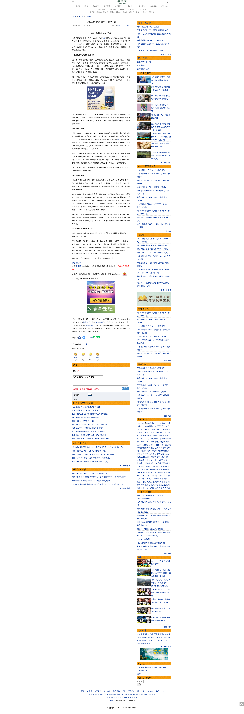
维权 (142, 466)
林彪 (165, 482)
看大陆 (92, 12)
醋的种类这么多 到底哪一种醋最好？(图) (152, 253)
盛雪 (166, 637)
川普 (157, 423)
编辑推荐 (153, 6)
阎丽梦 (153, 439)
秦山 (141, 640)
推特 (157, 691)
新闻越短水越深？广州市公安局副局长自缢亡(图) (90, 438)
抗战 (138, 482)
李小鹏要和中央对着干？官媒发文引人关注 (88, 431)
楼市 (158, 457)
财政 (162, 457)
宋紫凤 (139, 634)
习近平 (157, 426)
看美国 (105, 12)
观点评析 (147, 667)
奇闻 (151, 488)
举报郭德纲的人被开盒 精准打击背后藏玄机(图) (90, 462)
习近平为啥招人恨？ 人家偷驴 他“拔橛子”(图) (89, 451)
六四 (167, 426)
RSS (163, 691)
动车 (103, 38)
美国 (160, 442)
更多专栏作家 (166, 647)
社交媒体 (153, 451)
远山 (141, 637)
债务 (146, 454)
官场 (164, 448)
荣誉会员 (86, 322)
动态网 (148, 694)
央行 (142, 454)
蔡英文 (151, 460)
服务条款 (107, 691)
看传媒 (130, 694)
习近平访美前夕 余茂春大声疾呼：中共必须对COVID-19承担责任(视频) (99, 477)
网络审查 (164, 466)
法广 (148, 451)
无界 (153, 694)
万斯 (156, 442)
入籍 (138, 479)
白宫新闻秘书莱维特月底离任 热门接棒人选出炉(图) (160, 80)
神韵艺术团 (104, 694)
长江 (142, 432)
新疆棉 (165, 429)
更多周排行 (166, 360)
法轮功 (157, 466)
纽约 (119, 697)
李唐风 (157, 637)
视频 (122, 9)
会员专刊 (142, 9)
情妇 (145, 448)
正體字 (112, 701)
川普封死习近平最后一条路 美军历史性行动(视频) (91, 458)
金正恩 (158, 439)
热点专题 (101, 9)
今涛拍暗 (146, 634)
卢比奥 (168, 423)
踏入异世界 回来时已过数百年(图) (150, 40)
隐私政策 (116, 691)
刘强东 (160, 460)
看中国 (78, 266)
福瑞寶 (135, 694)
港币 (148, 457)
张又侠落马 (141, 65)
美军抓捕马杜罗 (143, 69)
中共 (148, 439)
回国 (169, 476)
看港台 (112, 12)
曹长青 (143, 644)
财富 (166, 457)
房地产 (153, 457)
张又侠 (163, 426)
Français (119, 701)
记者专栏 (164, 6)
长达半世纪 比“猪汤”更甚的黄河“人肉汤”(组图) (90, 414)
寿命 (160, 488)
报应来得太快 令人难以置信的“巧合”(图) (152, 249)
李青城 (149, 640)
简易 (151, 634)
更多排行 (167, 553)
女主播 (165, 472)
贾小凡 (156, 634)
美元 (154, 454)
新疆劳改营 (150, 472)
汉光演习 (155, 436)
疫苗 (146, 432)
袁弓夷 (139, 436)
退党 (166, 436)
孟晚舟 (141, 442)
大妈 (165, 460)
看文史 (138, 12)
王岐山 (164, 439)
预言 (147, 488)
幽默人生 (162, 485)
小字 (127, 25)
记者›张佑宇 (76, 263)
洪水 (150, 432)
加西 (135, 697)
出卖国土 (140, 429)
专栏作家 (112, 9)
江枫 (158, 640)
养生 (168, 488)
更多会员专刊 (166, 54)
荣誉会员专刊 (144, 23)
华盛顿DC (125, 697)
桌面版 (82, 691)
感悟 (138, 488)
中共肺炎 (140, 423)
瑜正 (154, 640)
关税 (146, 442)
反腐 (156, 448)
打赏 (118, 25)
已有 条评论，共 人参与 (83, 377)
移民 (145, 476)
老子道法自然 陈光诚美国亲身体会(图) (86, 407)
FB (159, 451)
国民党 (161, 436)
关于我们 (98, 691)
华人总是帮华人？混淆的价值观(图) (85, 410)
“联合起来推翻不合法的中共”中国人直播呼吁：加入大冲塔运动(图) (97, 447)
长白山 (157, 469)
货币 (164, 454)
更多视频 (167, 627)
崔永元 (150, 445)
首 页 (78, 6)
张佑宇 (139, 674)
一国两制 (142, 451)
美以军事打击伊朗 (144, 62)
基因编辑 (164, 463)
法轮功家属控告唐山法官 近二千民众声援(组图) (90, 424)
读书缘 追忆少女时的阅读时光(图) (150, 50)
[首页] (122, 3)
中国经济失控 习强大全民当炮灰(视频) (151, 170)
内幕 (161, 445)
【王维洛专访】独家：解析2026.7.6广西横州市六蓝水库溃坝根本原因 (161, 137)
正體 (167, 2)
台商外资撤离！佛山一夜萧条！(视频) (151, 187)
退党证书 (142, 694)
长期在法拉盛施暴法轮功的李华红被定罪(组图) (90, 435)
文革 (164, 488)
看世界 (131, 12)
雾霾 (159, 463)
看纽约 (125, 12)
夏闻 (145, 637)
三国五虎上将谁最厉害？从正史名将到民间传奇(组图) (161, 108)
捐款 (124, 691)
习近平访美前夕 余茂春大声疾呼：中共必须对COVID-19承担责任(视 (160, 583)
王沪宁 (139, 445)
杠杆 (150, 454)
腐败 (152, 448)
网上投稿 (140, 691)
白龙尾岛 (164, 469)
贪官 (141, 448)
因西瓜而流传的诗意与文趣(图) (149, 27)
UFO (144, 439)
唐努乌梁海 (150, 469)
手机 (142, 488)
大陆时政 (88, 17)
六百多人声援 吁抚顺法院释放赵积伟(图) (87, 428)
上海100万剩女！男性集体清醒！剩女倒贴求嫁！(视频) (161, 593)
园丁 (162, 637)
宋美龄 (155, 482)
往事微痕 (156, 432)
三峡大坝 (159, 429)
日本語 (132, 701)
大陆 (152, 463)
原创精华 (131, 9)
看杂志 (119, 694)
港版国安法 (147, 436)
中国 (119, 139)
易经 (156, 485)
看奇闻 (151, 12)
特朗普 (162, 423)
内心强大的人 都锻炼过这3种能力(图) (151, 543)
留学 (153, 476)
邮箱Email (140, 681)
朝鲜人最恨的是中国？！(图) (83, 421)
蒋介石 (149, 482)
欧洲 (131, 697)
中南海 (156, 445)
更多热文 (167, 416)
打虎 (160, 448)
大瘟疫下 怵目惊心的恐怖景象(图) (150, 529)
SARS (143, 472)
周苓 (148, 637)
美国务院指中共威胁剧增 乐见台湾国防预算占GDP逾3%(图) (160, 155)
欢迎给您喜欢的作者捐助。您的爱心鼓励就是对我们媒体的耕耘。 (97, 274)
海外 (151, 479)
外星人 (155, 488)
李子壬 (163, 640)
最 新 (86, 6)
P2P (155, 463)
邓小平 (160, 482)
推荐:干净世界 (94, 694)
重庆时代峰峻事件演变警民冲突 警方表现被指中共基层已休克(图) (160, 127)
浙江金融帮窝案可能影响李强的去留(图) (152, 245)
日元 (145, 457)
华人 (141, 476)
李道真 (162, 634)
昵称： (76, 371)
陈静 (152, 637)
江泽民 (145, 445)
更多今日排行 (166, 290)
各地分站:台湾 (112, 697)
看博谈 (118, 12)
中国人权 (162, 667)
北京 (156, 460)
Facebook (150, 691)
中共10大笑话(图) (143, 539)
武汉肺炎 (151, 423)
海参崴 (141, 460)
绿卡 (142, 479)
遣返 (161, 476)
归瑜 (167, 634)
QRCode (90, 338)
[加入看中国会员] (101, 304)
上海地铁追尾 (142, 670)
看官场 (99, 12)
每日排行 (118, 6)
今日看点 (107, 6)
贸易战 (151, 426)
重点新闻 (95, 6)
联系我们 (131, 691)
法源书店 (112, 694)
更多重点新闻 (166, 163)
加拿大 (166, 451)
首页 (74, 17)
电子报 (89, 691)
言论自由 (158, 472)
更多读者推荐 (125, 488)
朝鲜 (162, 451)
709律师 (148, 466)
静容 (145, 640)
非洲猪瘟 (146, 463)
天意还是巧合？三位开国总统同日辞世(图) (153, 30)
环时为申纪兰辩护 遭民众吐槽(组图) (85, 417)
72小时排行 (130, 6)
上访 (153, 466)
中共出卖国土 (165, 432)
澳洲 (161, 479)
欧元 (141, 457)
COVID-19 (145, 426)
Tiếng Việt (126, 701)
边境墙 (151, 442)
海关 (157, 476)
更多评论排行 (125, 466)
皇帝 (146, 485)
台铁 (153, 429)
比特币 (159, 454)
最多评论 (142, 6)
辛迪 (148, 644)
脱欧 (138, 454)
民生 (147, 479)
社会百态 (155, 667)
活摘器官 (147, 429)
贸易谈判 (166, 442)
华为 (148, 448)
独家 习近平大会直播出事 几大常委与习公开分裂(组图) (93, 454)
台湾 (146, 460)
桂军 (169, 479)
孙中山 (143, 482)
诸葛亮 (151, 485)
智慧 (168, 485)
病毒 (138, 426)
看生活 (145, 12)
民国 (165, 479)
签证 (165, 476)
